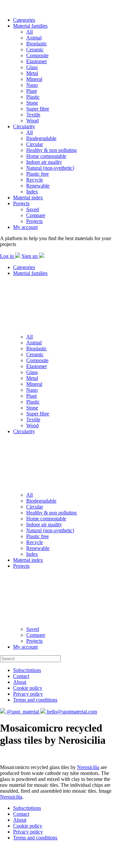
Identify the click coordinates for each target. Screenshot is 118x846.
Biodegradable (41, 138)
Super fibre (37, 109)
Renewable (37, 185)
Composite (37, 55)
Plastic (33, 97)
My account (25, 227)
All (29, 32)
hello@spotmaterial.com (71, 711)
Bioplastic (36, 43)
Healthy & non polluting (51, 150)
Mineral (34, 79)
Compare (35, 215)
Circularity (24, 126)
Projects (21, 203)
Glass (32, 67)
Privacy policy (28, 694)
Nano (32, 85)
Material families (30, 26)
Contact (21, 676)
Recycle (34, 180)
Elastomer (36, 61)
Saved (32, 209)
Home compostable (46, 156)
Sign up (30, 256)
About (19, 682)
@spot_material (22, 711)
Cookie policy (27, 688)
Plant (31, 91)
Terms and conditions (35, 700)
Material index (28, 197)
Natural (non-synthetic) (50, 168)
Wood (32, 120)
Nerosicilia (88, 767)
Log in (7, 256)
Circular (34, 144)
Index (32, 191)
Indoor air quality (44, 162)
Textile (33, 114)
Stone (32, 103)
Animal (34, 37)
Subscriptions (27, 670)
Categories (24, 20)
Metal (32, 73)
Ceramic (35, 49)
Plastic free (37, 174)
